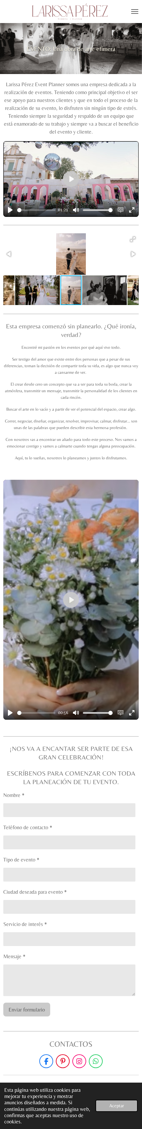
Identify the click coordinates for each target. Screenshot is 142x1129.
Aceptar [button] (116, 1105)
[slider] (36, 210)
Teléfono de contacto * (27, 827)
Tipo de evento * (21, 860)
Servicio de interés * (25, 924)
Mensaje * (14, 956)
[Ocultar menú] (134, 11)
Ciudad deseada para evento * (35, 892)
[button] (132, 239)
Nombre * (13, 795)
